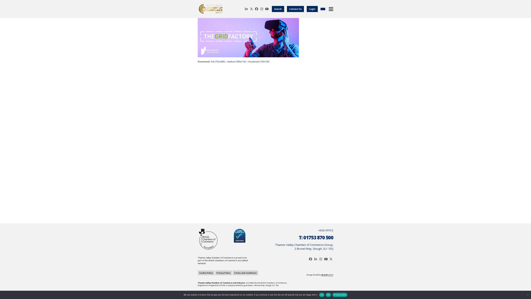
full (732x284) (218, 61)
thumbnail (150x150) (258, 61)
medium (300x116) (236, 61)
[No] (527, 294)
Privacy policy (340, 295)
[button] (331, 9)
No (328, 295)
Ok (322, 295)
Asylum (327, 275)
